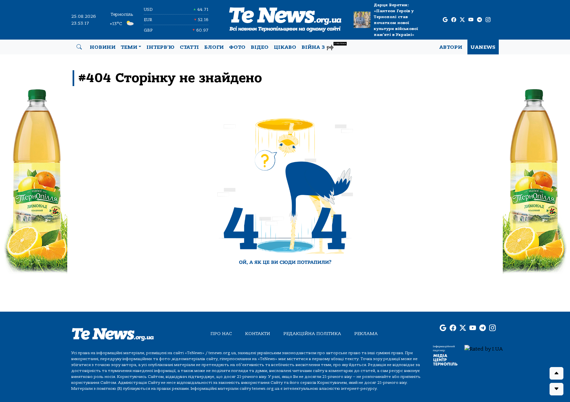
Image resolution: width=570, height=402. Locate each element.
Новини (102, 47)
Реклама (366, 333)
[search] (79, 47)
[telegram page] (479, 20)
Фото (237, 47)
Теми (129, 47)
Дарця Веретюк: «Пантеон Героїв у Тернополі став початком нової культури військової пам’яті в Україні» (396, 20)
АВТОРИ (450, 47)
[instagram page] (488, 20)
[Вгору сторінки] (556, 373)
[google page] (445, 20)
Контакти (257, 333)
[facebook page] (453, 20)
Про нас (221, 333)
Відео (260, 47)
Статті (189, 47)
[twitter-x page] (462, 20)
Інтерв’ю (160, 47)
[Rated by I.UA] (483, 349)
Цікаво (285, 47)
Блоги (214, 47)
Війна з (323, 46)
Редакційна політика (312, 333)
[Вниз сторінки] (556, 389)
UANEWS (483, 47)
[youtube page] (470, 20)
